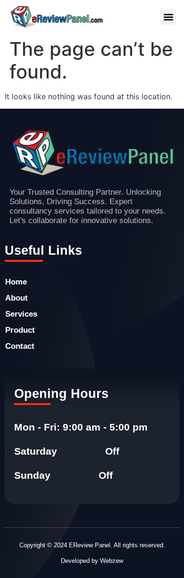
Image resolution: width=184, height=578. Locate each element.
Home (16, 281)
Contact (19, 346)
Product (20, 330)
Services (21, 314)
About (16, 297)
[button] (168, 17)
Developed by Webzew (92, 560)
